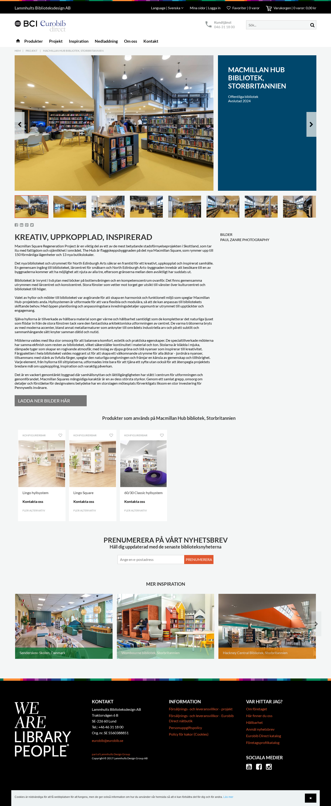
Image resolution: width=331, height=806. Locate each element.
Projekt (31, 50)
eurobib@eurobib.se (107, 740)
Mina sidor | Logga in (205, 8)
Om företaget (256, 709)
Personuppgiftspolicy (185, 727)
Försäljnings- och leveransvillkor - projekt (201, 709)
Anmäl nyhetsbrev (260, 729)
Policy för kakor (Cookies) (189, 734)
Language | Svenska (166, 8)
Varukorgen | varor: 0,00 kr (294, 8)
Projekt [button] (56, 41)
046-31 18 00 (224, 27)
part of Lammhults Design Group (111, 754)
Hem (18, 50)
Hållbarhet (254, 722)
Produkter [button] (33, 41)
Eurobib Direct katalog (263, 736)
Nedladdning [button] (106, 41)
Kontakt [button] (150, 41)
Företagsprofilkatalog (262, 742)
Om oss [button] (130, 41)
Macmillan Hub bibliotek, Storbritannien (73, 50)
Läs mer (228, 797)
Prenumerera (199, 559)
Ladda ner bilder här (44, 400)
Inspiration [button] (78, 41)
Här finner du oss (259, 715)
